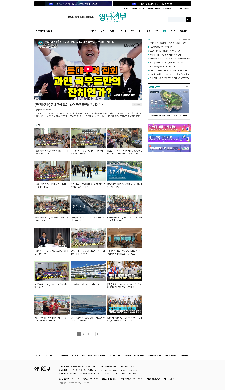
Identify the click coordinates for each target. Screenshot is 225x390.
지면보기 (150, 9)
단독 (102, 30)
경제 (148, 30)
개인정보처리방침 (51, 355)
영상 (164, 30)
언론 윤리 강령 (115, 355)
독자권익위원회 (170, 355)
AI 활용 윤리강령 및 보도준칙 (134, 355)
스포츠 (173, 30)
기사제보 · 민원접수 (168, 9)
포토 (156, 30)
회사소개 (37, 355)
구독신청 (157, 9)
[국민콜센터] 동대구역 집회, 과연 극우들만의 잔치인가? (68, 105)
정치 (140, 30)
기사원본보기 (137, 104)
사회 (132, 30)
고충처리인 (184, 355)
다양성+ (112, 30)
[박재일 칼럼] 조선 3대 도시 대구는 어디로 (152, 3)
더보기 (187, 86)
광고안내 (75, 355)
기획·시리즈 (91, 30)
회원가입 (186, 9)
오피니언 (122, 30)
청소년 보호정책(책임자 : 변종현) (93, 355)
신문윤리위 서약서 (154, 355)
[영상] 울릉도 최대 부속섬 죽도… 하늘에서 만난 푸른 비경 (168, 115)
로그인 (180, 9)
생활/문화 (184, 30)
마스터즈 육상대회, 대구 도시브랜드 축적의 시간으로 (73, 3)
